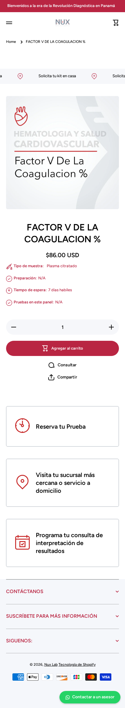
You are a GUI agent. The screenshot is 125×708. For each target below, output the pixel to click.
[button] (116, 23)
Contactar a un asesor (93, 696)
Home (11, 42)
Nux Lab (51, 664)
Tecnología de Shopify (77, 664)
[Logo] (62, 23)
